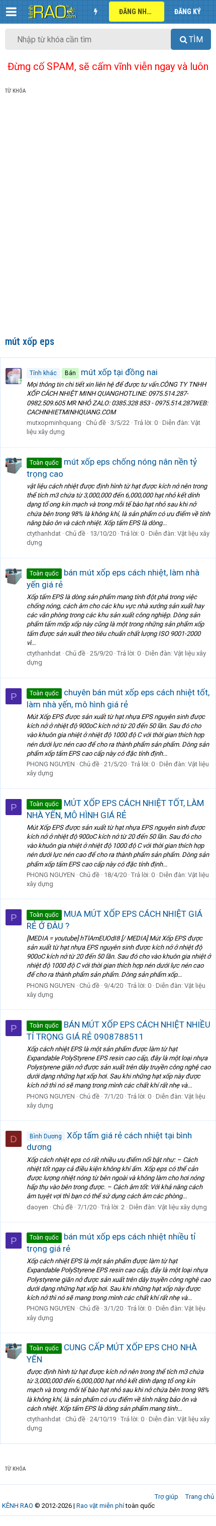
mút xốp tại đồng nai (94, 372)
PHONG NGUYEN (51, 764)
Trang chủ (199, 1496)
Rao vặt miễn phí (100, 1505)
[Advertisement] (108, 217)
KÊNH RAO (17, 1505)
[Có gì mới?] (95, 12)
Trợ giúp (166, 1496)
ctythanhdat (44, 533)
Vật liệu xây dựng (182, 1207)
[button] (11, 12)
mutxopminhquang (54, 422)
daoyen (37, 1207)
